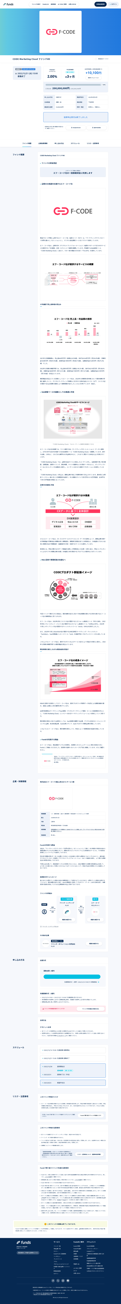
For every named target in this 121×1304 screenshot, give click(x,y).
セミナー (56, 1251)
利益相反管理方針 (91, 1260)
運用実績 (53, 4)
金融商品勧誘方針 (91, 1258)
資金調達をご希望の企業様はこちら (28, 1252)
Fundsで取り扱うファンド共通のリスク (90, 1115)
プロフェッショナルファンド (61, 1264)
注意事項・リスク (78, 1256)
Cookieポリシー (91, 1251)
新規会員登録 (57, 1271)
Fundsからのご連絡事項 (60, 1253)
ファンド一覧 (57, 1246)
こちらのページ (61, 1035)
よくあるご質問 (62, 4)
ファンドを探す (36, 4)
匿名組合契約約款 (77, 127)
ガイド (75, 1270)
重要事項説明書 (97, 127)
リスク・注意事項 (93, 143)
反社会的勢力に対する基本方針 (95, 1266)
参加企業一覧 (57, 1248)
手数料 (75, 1253)
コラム (55, 1261)
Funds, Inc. (56, 1297)
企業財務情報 (42, 143)
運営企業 (76, 1251)
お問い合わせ (72, 4)
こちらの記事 (48, 1176)
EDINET (59, 1199)
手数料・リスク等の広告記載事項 (95, 1268)
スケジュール (75, 143)
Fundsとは (46, 4)
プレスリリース (58, 1259)
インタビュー (57, 1256)
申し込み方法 (59, 143)
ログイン (56, 1273)
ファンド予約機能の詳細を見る (90, 1008)
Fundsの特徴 (77, 1246)
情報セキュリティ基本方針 (93, 1263)
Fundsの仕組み (77, 1248)
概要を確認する (66, 919)
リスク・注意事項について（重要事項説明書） (89, 1154)
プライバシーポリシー (92, 1248)
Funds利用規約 (90, 1246)
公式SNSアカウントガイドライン (95, 1271)
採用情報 (76, 1259)
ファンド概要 (26, 143)
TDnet (64, 1199)
